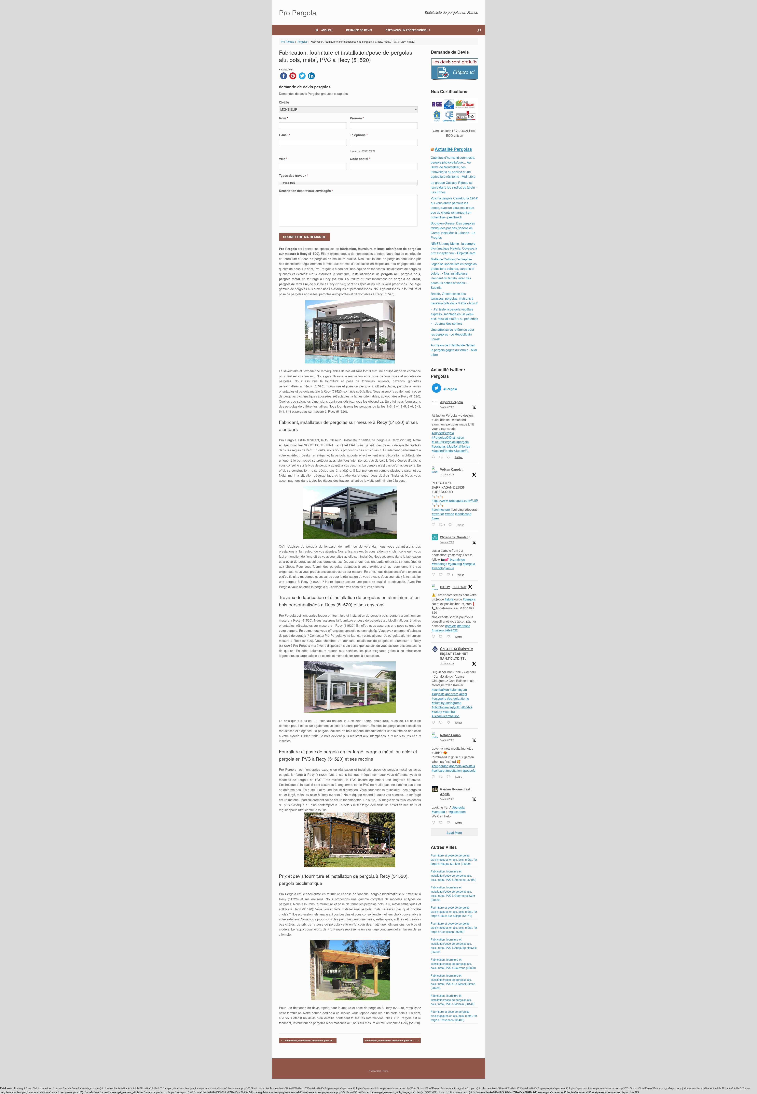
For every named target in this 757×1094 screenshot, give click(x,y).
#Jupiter (452, 446)
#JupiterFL (461, 450)
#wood (449, 513)
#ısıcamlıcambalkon (446, 716)
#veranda (438, 811)
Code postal (360, 159)
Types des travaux (293, 176)
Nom (283, 118)
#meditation (453, 770)
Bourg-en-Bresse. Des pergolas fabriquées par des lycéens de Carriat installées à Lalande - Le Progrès (453, 230)
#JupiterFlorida (442, 450)
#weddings (439, 563)
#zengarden (440, 766)
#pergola (462, 441)
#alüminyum (458, 689)
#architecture (441, 509)
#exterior (438, 513)
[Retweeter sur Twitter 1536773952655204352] (442, 723)
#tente (464, 698)
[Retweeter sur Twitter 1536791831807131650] (442, 575)
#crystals (468, 766)
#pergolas (439, 446)
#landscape (463, 513)
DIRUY (445, 587)
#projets (450, 626)
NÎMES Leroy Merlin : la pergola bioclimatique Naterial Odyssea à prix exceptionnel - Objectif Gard (454, 248)
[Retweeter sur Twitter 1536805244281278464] (442, 457)
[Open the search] (479, 30)
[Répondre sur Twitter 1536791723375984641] (434, 637)
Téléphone (359, 135)
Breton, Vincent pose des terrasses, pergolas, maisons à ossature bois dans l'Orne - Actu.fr (454, 298)
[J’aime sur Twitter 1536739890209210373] (450, 823)
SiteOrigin (376, 1070)
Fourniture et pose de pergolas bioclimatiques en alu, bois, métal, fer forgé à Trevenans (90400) (454, 1016)
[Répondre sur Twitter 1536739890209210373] (434, 823)
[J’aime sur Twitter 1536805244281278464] (450, 457)
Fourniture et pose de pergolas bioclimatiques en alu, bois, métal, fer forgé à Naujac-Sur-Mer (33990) (454, 859)
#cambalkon (440, 689)
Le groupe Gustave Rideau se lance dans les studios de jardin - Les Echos (454, 187)
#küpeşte (438, 694)
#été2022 (451, 630)
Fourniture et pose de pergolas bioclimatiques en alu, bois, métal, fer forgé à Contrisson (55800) (454, 927)
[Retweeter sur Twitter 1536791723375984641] (442, 637)
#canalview (457, 559)
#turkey (437, 711)
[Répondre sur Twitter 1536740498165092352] (434, 777)
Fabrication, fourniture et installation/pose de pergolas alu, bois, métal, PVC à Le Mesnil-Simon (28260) (453, 981)
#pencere (452, 694)
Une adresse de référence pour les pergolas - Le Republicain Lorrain (452, 334)
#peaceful (469, 770)
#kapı (463, 694)
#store (449, 599)
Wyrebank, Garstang (455, 537)
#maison (438, 630)
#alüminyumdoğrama (446, 702)
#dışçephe (439, 698)
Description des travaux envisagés (306, 191)
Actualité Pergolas (453, 149)
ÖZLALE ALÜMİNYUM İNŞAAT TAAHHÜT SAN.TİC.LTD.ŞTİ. (456, 654)
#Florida (464, 446)
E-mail (284, 135)
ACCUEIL (326, 30)
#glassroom (457, 811)
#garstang (455, 563)
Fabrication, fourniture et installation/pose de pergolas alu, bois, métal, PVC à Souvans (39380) (453, 963)
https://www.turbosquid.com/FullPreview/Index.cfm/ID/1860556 (475, 500)
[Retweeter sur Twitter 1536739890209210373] (442, 823)
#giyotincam (440, 707)
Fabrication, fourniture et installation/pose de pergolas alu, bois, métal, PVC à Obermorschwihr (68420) (453, 893)
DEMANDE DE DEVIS (359, 30)
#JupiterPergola (443, 433)
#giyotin (455, 707)
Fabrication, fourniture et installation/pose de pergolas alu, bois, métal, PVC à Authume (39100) (453, 875)
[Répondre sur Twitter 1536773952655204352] (434, 723)
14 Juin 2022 (447, 407)
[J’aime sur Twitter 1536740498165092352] (450, 777)
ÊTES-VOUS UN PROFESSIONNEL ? (408, 30)
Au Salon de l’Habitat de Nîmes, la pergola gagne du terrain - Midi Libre (454, 350)
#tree (435, 518)
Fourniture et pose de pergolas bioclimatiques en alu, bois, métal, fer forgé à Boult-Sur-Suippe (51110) (454, 911)
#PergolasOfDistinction (448, 437)
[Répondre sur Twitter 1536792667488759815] (434, 525)
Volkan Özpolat (451, 469)
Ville (283, 159)
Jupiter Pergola (451, 402)
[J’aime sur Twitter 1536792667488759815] (451, 525)
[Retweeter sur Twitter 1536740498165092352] (442, 777)
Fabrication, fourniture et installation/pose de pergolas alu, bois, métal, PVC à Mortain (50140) (453, 1000)
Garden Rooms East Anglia (455, 791)
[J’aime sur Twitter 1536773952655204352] (450, 723)
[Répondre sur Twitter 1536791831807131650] (434, 575)
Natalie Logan (450, 735)
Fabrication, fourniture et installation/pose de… (308, 1040)
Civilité (284, 102)
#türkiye (466, 707)
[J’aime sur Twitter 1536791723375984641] (450, 637)
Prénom (357, 118)
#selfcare (438, 770)
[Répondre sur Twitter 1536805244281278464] (434, 457)
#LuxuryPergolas (444, 441)
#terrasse (463, 626)
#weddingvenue (443, 568)
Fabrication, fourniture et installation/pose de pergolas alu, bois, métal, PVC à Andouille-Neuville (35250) (454, 945)
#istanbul (449, 711)
